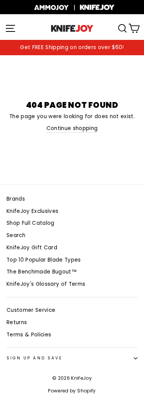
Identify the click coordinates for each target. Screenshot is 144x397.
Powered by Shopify (72, 390)
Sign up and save (34, 358)
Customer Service (31, 310)
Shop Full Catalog (31, 223)
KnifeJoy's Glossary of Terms (46, 284)
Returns (17, 322)
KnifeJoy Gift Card (32, 247)
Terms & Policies (29, 334)
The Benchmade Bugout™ (42, 271)
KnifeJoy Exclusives (32, 211)
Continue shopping (72, 128)
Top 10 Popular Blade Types (44, 260)
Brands (16, 199)
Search (16, 235)
